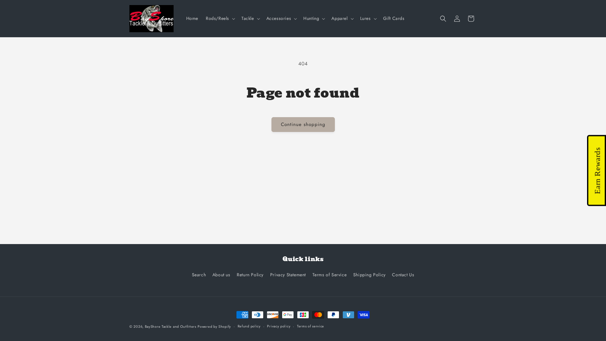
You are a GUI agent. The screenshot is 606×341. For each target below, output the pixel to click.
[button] (220, 18)
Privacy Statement (288, 275)
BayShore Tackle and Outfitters (170, 326)
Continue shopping (303, 124)
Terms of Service (329, 275)
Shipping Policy (369, 275)
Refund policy (249, 326)
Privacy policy (278, 326)
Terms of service (310, 326)
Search (199, 275)
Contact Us (403, 275)
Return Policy (250, 275)
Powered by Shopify (214, 326)
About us (221, 275)
